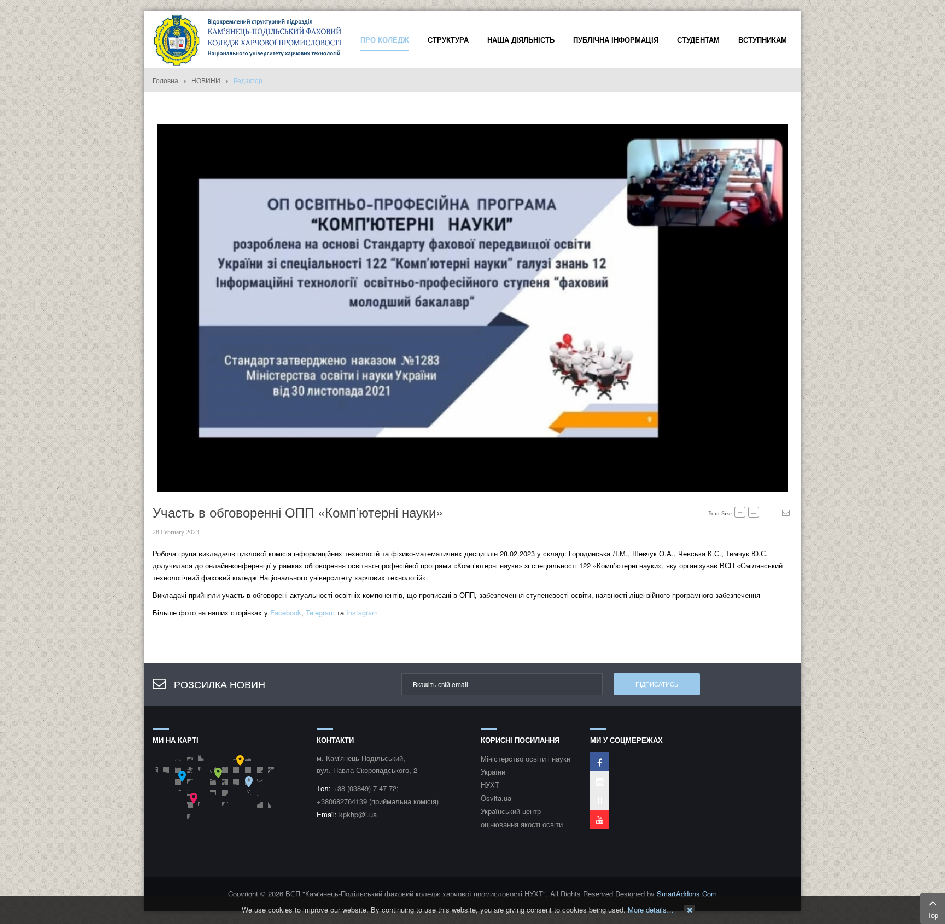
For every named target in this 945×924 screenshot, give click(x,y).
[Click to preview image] (472, 306)
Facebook (285, 612)
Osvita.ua (496, 798)
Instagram (362, 612)
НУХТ (490, 785)
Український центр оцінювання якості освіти (522, 817)
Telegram (320, 612)
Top (932, 915)
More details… (651, 909)
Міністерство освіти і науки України (525, 765)
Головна (165, 80)
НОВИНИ (205, 80)
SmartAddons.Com (687, 893)
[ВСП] (248, 38)
